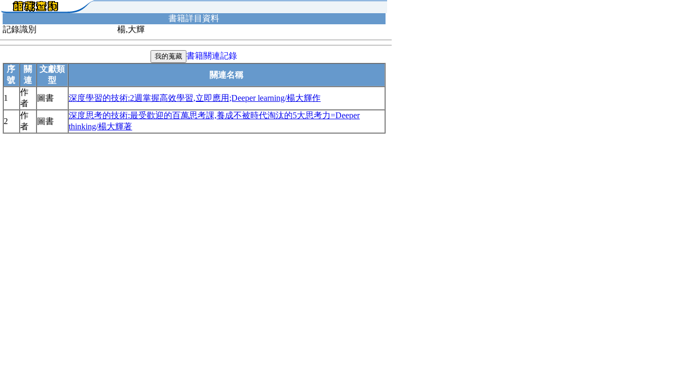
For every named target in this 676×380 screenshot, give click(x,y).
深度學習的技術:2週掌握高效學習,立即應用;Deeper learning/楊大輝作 (195, 97)
